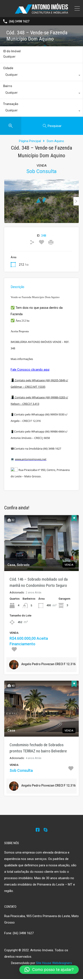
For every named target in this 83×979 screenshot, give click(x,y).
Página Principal (30, 141)
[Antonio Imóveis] (41, 12)
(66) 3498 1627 (19, 21)
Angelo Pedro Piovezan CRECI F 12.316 (48, 664)
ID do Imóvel (12, 51)
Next (76, 201)
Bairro (7, 86)
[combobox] (41, 76)
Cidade (8, 68)
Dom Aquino (55, 141)
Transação (10, 104)
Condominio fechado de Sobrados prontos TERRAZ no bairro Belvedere (38, 747)
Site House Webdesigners (54, 963)
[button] (49, 969)
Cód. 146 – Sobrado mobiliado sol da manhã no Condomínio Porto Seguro (39, 582)
